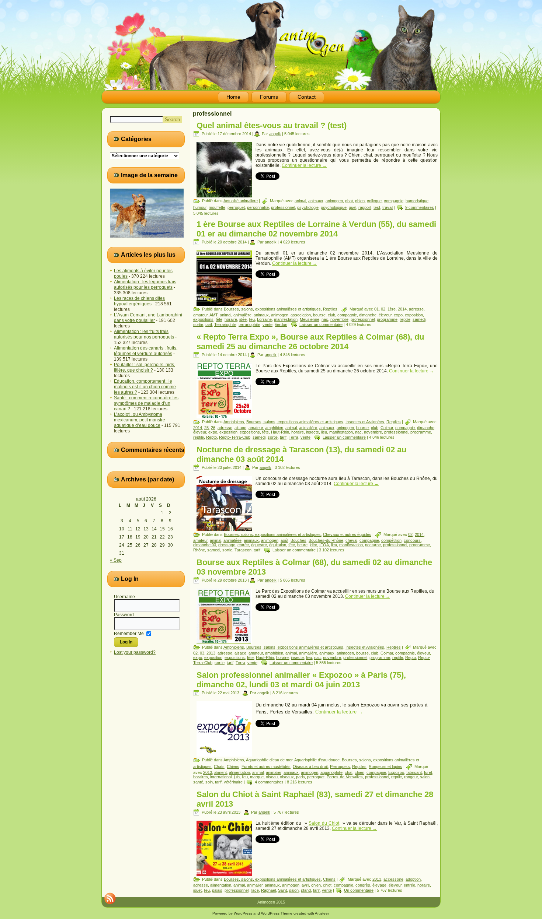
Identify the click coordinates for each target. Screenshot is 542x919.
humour (199, 207)
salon (425, 777)
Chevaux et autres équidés (347, 534)
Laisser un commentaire (321, 324)
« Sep (116, 560)
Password (124, 614)
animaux (315, 201)
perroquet (236, 207)
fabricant (414, 772)
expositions (203, 319)
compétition (391, 540)
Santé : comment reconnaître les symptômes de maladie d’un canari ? (146, 403)
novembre (339, 319)
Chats (219, 766)
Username (124, 596)
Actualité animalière (240, 201)
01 (376, 309)
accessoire (393, 879)
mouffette (217, 207)
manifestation (286, 319)
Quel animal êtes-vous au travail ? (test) (272, 125)
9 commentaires (419, 207)
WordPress (243, 913)
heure (302, 545)
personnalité (258, 207)
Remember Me (129, 633)
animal (300, 201)
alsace (240, 427)
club (331, 315)
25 (206, 427)
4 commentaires (269, 782)
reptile (405, 319)
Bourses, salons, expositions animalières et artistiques (272, 309)
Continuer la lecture (304, 165)
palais (217, 890)
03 (202, 653)
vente (267, 324)
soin (209, 782)
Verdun (281, 324)
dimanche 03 (204, 545)
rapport (364, 207)
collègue (374, 201)
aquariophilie (331, 772)
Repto (211, 437)
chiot (327, 885)
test (377, 207)
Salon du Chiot (324, 823)
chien (360, 201)
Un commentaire (359, 890)
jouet (197, 890)
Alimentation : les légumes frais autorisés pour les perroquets (145, 284)
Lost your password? (135, 652)
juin (237, 777)
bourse (319, 315)
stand (306, 890)
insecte (312, 432)
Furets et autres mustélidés (266, 766)
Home (233, 97)
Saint (282, 890)
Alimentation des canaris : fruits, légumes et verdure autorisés (145, 350)
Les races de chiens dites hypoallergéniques (139, 301)
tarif (208, 324)
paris (300, 777)
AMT (213, 315)
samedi (419, 319)
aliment (220, 772)
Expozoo (396, 772)
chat (349, 201)
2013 (210, 653)
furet (428, 772)
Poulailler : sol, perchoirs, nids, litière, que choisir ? (144, 367)
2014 (402, 309)
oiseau (272, 777)
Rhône (199, 550)
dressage (226, 545)
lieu (252, 319)
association (301, 315)
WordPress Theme (276, 913)
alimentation (239, 772)
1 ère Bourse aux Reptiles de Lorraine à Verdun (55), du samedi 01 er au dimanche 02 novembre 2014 (316, 229)
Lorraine (264, 319)
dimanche (367, 315)
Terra (293, 437)
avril (305, 885)
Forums (269, 97)
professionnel (283, 207)
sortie (198, 324)
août (284, 540)
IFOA (324, 545)
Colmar (387, 427)
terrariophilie (249, 324)
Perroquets (340, 766)
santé (198, 782)
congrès (362, 885)
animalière (242, 315)
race (255, 890)
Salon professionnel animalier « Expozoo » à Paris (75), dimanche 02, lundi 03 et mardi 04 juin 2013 (301, 679)
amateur (200, 315)
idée (243, 319)
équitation (277, 545)
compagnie (393, 201)
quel (352, 207)
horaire (231, 319)
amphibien (274, 427)
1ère (392, 309)
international (221, 777)
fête (219, 319)
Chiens (233, 766)
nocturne (373, 545)
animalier (273, 772)
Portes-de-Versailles (345, 777)
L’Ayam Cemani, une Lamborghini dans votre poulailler (148, 317)
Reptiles (330, 309)
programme (387, 319)
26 (213, 427)
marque (257, 777)
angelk (275, 133)
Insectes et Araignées (364, 422)
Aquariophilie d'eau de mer (269, 760)
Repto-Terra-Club (234, 437)
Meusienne (309, 319)
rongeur (411, 777)
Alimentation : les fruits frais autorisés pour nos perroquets (144, 334)
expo (398, 315)
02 (383, 309)
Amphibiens (233, 422)
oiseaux (287, 777)
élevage (379, 885)
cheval (351, 540)
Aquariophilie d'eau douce (317, 760)
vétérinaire (233, 782)
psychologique (334, 207)
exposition (414, 315)
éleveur (385, 315)
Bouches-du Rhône (326, 540)
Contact (307, 97)
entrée (243, 545)
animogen (334, 201)
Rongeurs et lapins (385, 766)
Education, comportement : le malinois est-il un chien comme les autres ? (145, 387)
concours (412, 540)
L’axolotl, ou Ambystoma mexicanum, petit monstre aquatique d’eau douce (139, 420)
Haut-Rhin (280, 432)
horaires (200, 777)
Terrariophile (225, 324)
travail (387, 207)
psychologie (308, 207)
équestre (259, 545)
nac (325, 319)
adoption (413, 879)
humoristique (417, 201)
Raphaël (268, 890)
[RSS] (110, 898)
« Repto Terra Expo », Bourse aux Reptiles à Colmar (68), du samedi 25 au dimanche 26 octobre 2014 (310, 341)
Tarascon (242, 550)
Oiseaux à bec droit (310, 766)
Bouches (298, 540)
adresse (416, 309)
